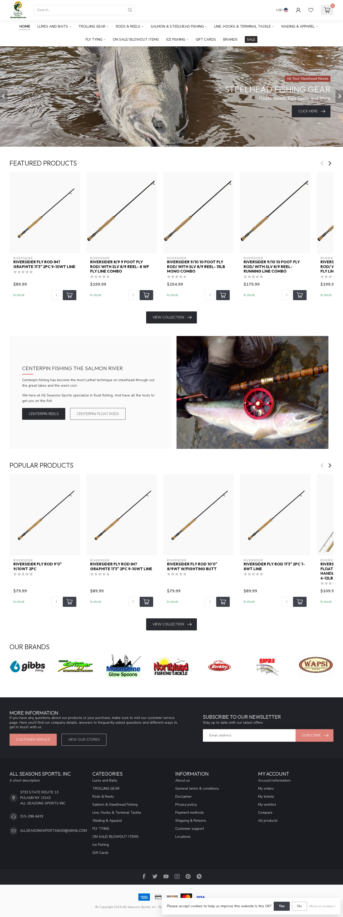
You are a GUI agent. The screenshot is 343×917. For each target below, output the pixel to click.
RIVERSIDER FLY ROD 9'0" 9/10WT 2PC (37, 566)
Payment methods (189, 812)
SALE (251, 39)
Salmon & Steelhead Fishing (177, 26)
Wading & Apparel (298, 26)
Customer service (33, 739)
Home (24, 26)
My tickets (266, 796)
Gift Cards (206, 39)
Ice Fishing (175, 39)
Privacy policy (186, 804)
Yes (281, 906)
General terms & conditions (197, 788)
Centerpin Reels (44, 413)
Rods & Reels (128, 26)
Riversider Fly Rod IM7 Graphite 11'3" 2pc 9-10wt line (44, 264)
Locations (183, 836)
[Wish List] (310, 10)
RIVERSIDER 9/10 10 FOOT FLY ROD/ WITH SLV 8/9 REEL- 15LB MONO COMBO (196, 267)
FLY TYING (94, 39)
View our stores (84, 739)
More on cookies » (322, 906)
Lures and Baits (52, 26)
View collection (168, 317)
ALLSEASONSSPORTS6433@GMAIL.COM (53, 830)
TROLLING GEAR (91, 26)
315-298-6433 (31, 816)
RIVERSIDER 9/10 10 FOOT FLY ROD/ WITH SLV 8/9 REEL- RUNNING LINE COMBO (272, 267)
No (299, 906)
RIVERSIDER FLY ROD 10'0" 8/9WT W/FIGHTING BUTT (192, 566)
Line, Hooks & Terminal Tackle (242, 26)
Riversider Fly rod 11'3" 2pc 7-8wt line (274, 566)
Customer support (189, 828)
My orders (266, 788)
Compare (265, 812)
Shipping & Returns (190, 820)
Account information (274, 780)
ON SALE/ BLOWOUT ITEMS (136, 39)
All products (268, 820)
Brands (230, 39)
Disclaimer (183, 796)
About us (182, 780)
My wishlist (267, 804)
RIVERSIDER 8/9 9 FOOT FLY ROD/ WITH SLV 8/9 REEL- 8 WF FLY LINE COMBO (119, 267)
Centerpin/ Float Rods (98, 413)
